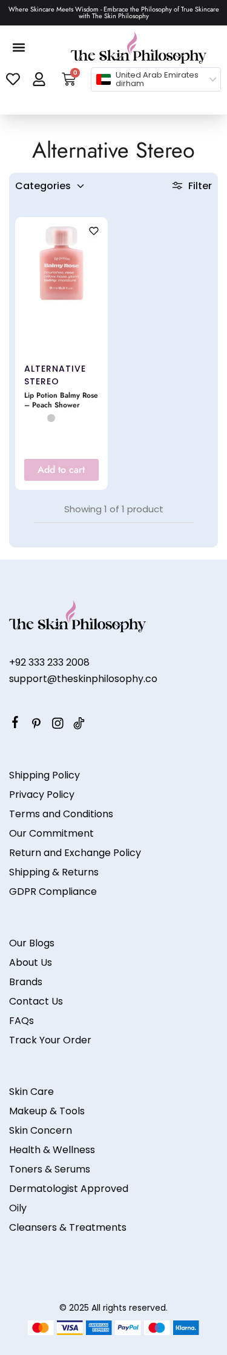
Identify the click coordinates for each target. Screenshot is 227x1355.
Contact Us (36, 1001)
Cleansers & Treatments (68, 1227)
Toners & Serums (49, 1169)
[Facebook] (15, 724)
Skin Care (31, 1092)
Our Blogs (31, 943)
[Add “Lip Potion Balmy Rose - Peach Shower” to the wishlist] (94, 232)
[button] (19, 48)
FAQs (21, 1021)
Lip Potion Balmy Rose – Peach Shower (61, 400)
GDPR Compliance (53, 891)
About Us (30, 962)
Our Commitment (51, 833)
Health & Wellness (52, 1150)
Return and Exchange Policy (75, 853)
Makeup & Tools (47, 1111)
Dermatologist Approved (68, 1189)
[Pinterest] (36, 725)
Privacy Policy (41, 794)
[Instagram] (57, 725)
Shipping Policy (44, 775)
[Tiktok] (79, 725)
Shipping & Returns (54, 872)
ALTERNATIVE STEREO (55, 375)
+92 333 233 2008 (49, 662)
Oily (18, 1208)
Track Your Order (50, 1040)
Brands (25, 982)
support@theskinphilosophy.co (83, 679)
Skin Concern (40, 1130)
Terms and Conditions (61, 814)
